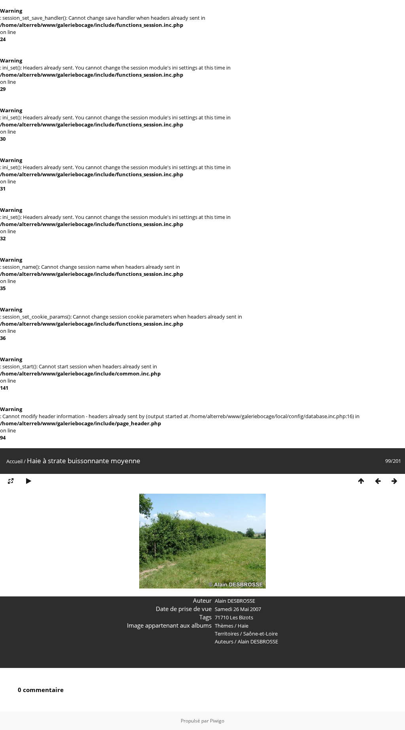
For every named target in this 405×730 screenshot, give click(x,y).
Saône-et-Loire (260, 633)
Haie (243, 625)
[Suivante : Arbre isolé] (394, 481)
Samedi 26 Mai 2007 (238, 609)
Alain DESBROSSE (258, 641)
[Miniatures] (361, 481)
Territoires (227, 633)
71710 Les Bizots (234, 617)
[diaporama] (28, 481)
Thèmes (224, 625)
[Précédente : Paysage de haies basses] (377, 481)
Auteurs (224, 641)
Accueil (14, 461)
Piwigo (217, 720)
